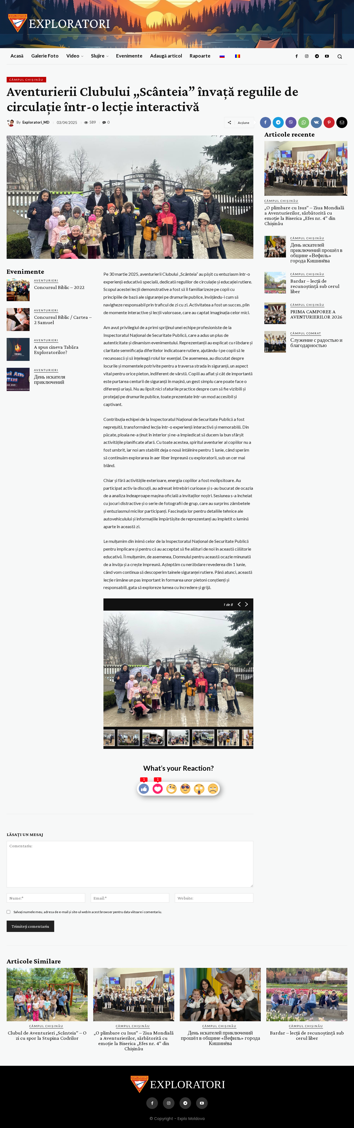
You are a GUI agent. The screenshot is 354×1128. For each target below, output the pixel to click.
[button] (339, 56)
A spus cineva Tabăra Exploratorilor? (56, 349)
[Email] (341, 122)
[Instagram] (307, 56)
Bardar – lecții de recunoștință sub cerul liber (314, 286)
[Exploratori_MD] (12, 122)
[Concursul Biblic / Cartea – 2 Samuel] (18, 319)
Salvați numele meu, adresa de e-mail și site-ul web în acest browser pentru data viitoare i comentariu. (88, 912)
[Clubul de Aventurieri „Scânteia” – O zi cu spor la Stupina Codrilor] (47, 994)
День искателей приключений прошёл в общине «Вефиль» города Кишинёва (316, 253)
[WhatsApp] (303, 122)
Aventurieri (46, 280)
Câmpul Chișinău (26, 79)
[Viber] (290, 122)
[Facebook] (297, 56)
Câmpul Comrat (305, 333)
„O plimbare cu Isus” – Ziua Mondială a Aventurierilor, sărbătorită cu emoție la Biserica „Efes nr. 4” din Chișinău (304, 215)
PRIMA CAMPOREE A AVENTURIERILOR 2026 (316, 314)
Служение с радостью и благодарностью (316, 342)
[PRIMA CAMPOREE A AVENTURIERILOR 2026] (275, 313)
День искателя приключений (49, 379)
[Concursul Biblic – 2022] (18, 289)
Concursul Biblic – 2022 (59, 287)
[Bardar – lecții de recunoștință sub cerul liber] (275, 282)
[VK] (316, 122)
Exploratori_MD (36, 122)
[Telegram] (317, 56)
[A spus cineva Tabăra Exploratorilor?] (18, 349)
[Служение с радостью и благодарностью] (275, 342)
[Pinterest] (329, 122)
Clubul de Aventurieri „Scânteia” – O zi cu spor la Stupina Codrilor (47, 1035)
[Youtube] (327, 56)
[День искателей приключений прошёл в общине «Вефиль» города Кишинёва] (275, 246)
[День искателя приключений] (18, 379)
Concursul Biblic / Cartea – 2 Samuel (63, 319)
